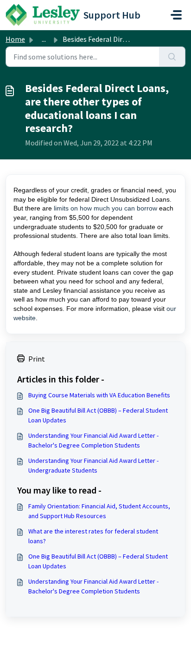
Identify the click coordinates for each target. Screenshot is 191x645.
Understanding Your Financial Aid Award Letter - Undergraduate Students (93, 465)
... (44, 39)
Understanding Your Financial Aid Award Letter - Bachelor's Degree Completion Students (93, 440)
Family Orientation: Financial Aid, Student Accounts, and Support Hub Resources (99, 511)
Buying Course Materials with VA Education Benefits (99, 395)
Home (15, 39)
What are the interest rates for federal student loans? (93, 536)
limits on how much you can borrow (105, 208)
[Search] (172, 56)
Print (36, 358)
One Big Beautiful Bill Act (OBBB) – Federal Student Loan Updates (98, 415)
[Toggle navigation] (176, 15)
